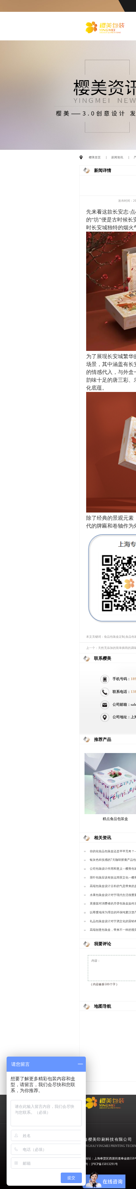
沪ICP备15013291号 (104, 1164)
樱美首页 (95, 157)
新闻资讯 (117, 157)
